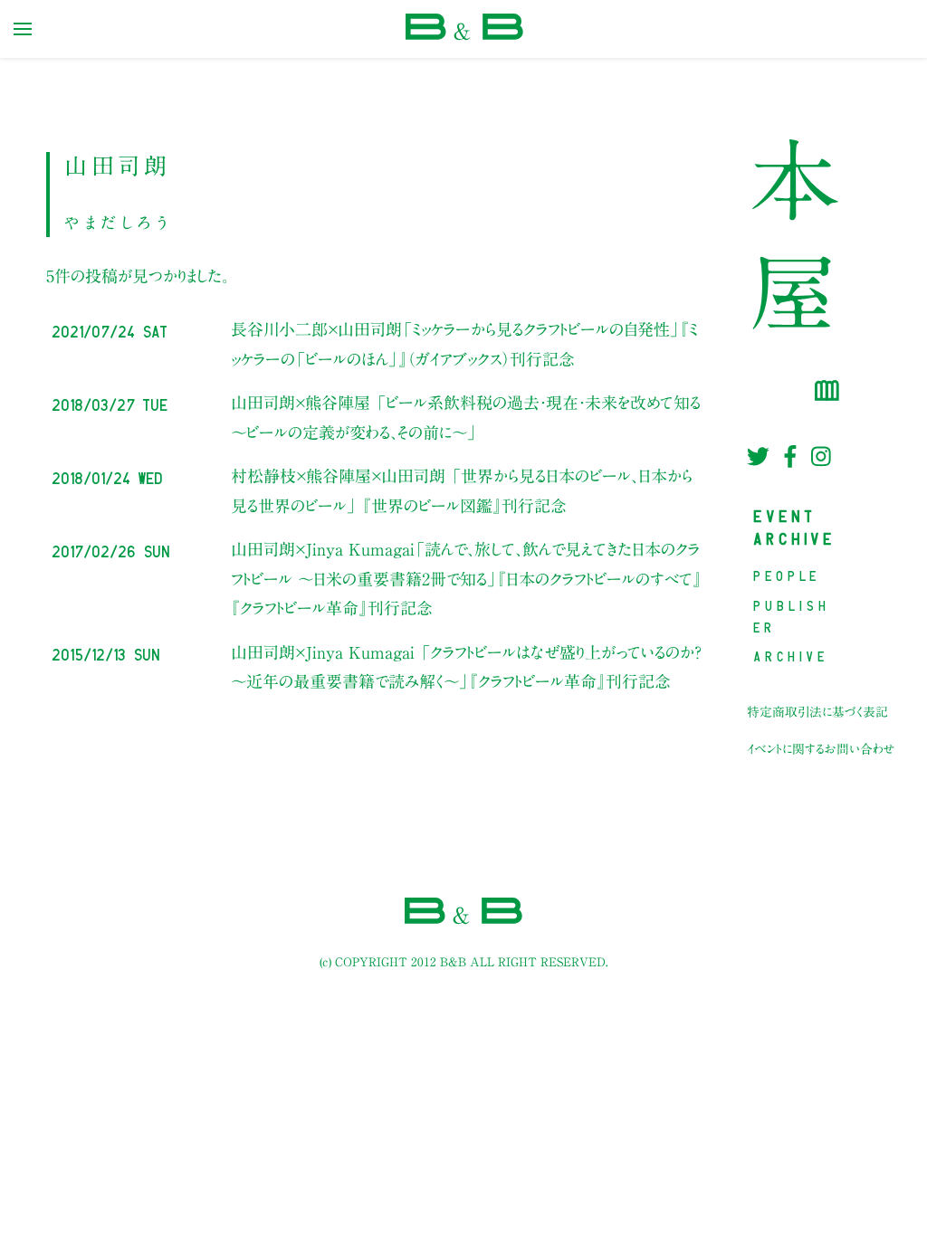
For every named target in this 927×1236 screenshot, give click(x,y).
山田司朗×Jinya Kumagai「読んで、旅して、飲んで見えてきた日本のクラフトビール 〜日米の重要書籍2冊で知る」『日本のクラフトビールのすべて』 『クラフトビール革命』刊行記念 (466, 578)
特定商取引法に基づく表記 (817, 712)
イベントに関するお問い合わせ (821, 749)
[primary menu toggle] (23, 29)
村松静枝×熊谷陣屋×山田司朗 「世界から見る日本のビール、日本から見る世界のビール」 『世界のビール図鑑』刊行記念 (462, 490)
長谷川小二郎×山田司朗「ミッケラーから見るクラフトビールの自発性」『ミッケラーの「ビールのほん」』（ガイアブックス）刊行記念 (464, 343)
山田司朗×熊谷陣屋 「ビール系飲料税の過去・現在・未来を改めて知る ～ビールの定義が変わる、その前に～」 (466, 417)
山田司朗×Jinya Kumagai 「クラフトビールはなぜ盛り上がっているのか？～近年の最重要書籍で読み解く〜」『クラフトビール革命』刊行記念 (466, 666)
